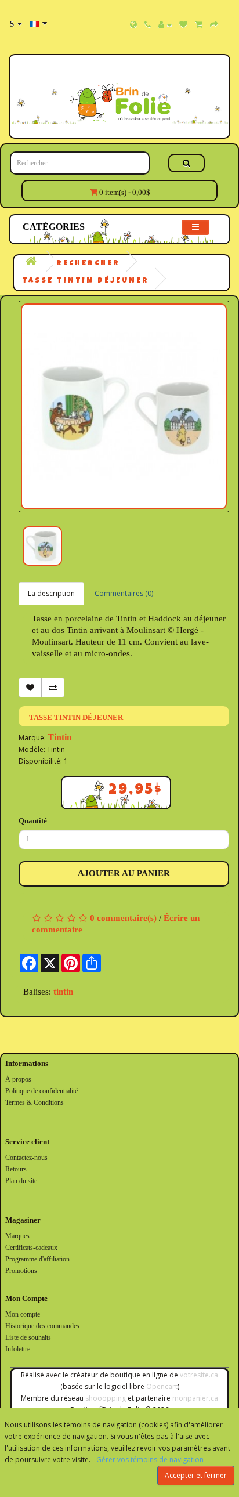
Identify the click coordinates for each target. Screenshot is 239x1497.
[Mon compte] (165, 25)
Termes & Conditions (34, 1102)
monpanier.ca (195, 1398)
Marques (17, 1236)
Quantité (33, 820)
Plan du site (21, 1181)
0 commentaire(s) (123, 918)
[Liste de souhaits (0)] (183, 25)
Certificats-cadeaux (31, 1247)
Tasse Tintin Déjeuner (85, 281)
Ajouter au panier (124, 873)
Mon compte (22, 1314)
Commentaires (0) (124, 593)
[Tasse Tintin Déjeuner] (124, 406)
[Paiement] (214, 25)
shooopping (105, 1398)
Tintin (60, 737)
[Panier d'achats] (198, 25)
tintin (63, 991)
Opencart (162, 1386)
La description (51, 593)
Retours (16, 1169)
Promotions (21, 1271)
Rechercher (88, 263)
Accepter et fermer (196, 1475)
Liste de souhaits (28, 1337)
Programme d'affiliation (37, 1259)
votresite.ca (199, 1375)
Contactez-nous (26, 1158)
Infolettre (17, 1349)
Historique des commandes (42, 1326)
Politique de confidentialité (41, 1091)
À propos (18, 1079)
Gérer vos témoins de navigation (150, 1460)
